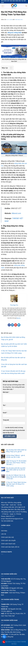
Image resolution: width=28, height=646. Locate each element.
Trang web (6, 420)
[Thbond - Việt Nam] (14, 5)
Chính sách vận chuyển (8, 540)
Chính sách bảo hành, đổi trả (10, 547)
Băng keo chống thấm (15, 32)
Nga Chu (19, 318)
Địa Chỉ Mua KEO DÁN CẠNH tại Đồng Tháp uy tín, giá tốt (16, 450)
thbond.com (16, 213)
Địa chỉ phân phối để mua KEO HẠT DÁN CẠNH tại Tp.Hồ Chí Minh (15, 469)
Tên (4, 405)
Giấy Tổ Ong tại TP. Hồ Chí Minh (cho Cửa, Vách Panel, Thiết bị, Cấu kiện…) (16, 462)
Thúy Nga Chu (19, 19)
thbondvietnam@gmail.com (14, 519)
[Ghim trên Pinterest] (15, 324)
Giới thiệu (4, 531)
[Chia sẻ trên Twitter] (12, 324)
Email (5, 412)
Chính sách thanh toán (8, 544)
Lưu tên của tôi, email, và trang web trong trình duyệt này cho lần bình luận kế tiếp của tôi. (14, 430)
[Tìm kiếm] (26, 5)
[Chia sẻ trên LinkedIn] (18, 324)
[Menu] (2, 6)
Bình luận (6, 392)
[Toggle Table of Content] (10, 68)
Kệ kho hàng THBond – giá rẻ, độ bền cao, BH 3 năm (15, 456)
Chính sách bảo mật (7, 537)
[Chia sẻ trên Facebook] (9, 324)
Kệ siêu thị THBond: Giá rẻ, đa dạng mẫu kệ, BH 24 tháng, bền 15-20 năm (16, 476)
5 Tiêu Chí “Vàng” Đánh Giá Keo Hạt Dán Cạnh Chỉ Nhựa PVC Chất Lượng (16, 484)
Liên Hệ (3, 534)
